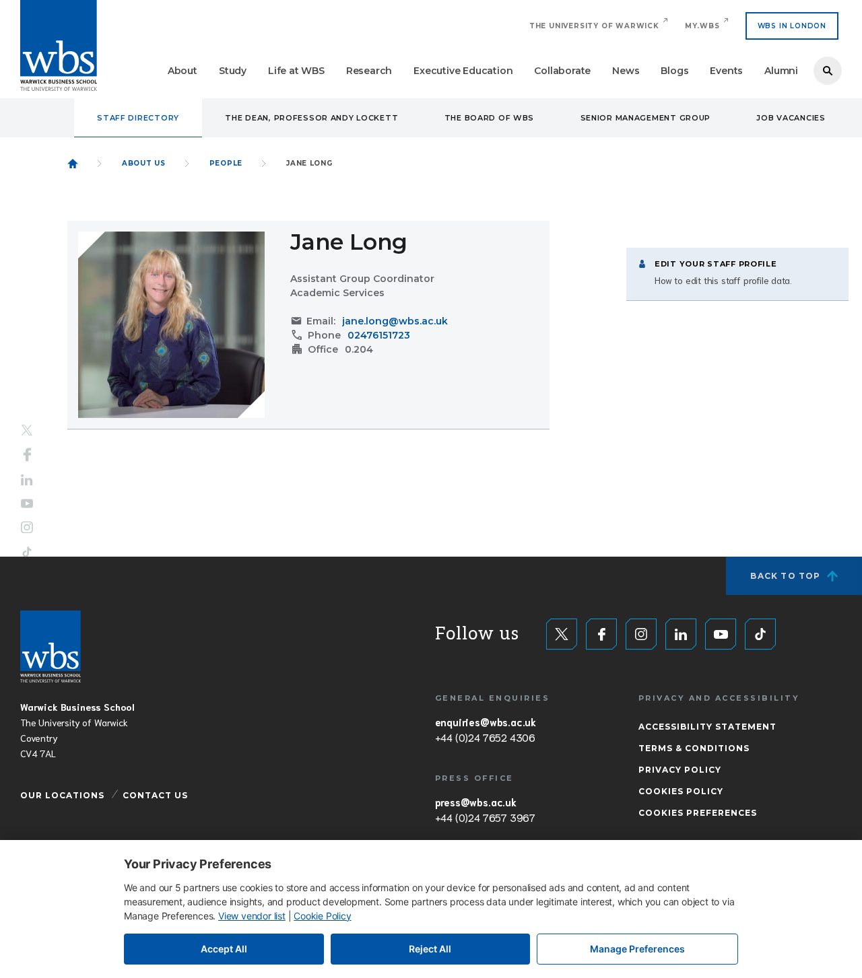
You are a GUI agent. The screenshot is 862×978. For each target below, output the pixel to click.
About (182, 71)
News (625, 71)
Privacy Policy (679, 770)
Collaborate (562, 71)
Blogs (674, 71)
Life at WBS (296, 71)
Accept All (224, 948)
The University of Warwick (594, 26)
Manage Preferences (637, 948)
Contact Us (155, 795)
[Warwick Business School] (58, 45)
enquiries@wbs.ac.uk (485, 721)
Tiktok (27, 551)
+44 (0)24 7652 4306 (485, 737)
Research (369, 71)
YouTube (27, 503)
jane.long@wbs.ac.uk (395, 321)
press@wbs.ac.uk (476, 801)
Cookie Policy (322, 915)
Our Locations (62, 795)
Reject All (430, 948)
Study (232, 71)
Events (726, 71)
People (225, 163)
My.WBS (702, 26)
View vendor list (252, 915)
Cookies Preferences (697, 813)
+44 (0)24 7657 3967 (485, 817)
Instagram (27, 527)
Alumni (781, 71)
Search (828, 71)
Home (72, 163)
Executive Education (462, 71)
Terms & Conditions (694, 748)
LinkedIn (27, 480)
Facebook (27, 455)
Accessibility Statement (707, 727)
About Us (144, 163)
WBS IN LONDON (792, 26)
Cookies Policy (680, 791)
